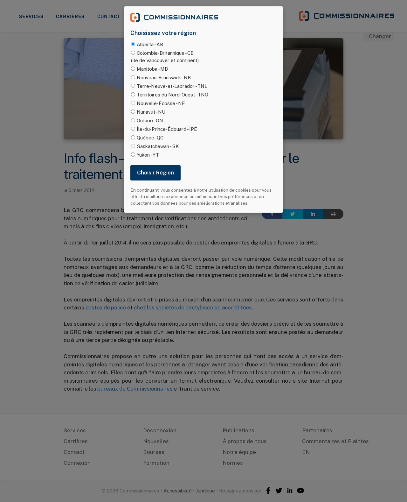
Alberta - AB (150, 44)
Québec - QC (150, 137)
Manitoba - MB (152, 69)
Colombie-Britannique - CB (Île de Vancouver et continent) (165, 56)
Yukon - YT (148, 155)
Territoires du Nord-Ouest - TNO (172, 94)
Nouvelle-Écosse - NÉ (161, 103)
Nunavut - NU (151, 112)
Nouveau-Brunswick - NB (164, 77)
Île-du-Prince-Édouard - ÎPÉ (167, 129)
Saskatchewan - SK (158, 146)
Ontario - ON (150, 120)
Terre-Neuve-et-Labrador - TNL (172, 86)
